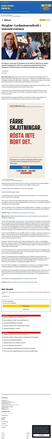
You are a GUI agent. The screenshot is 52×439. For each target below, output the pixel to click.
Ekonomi (3, 438)
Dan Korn (3, 419)
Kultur (28, 438)
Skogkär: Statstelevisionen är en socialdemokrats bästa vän (21, 212)
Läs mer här (45, 432)
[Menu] (2, 20)
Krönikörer (28, 433)
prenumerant (13, 303)
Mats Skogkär (4, 72)
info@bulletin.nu (8, 403)
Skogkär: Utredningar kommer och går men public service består (22, 282)
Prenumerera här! (6, 411)
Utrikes (3, 436)
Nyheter (3, 433)
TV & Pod (3, 434)
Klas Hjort (3, 418)
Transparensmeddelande (16, 16)
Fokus (28, 436)
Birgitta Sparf (4, 427)
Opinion (28, 434)
